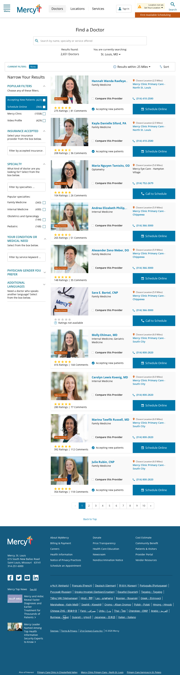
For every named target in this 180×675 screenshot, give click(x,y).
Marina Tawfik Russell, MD (110, 420)
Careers (54, 548)
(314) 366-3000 (144, 225)
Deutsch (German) (105, 585)
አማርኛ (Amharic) (59, 585)
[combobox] (26, 150)
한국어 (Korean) (128, 585)
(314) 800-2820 (144, 352)
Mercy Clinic (24, 113)
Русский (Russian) (61, 591)
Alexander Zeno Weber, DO (110, 250)
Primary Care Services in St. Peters (144, 672)
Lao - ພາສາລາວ (104, 598)
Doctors (57, 8)
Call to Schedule (156, 194)
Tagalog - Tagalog (151, 591)
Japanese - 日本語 (104, 617)
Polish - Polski (142, 604)
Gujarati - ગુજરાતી (81, 617)
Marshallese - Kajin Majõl (64, 604)
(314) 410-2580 (144, 98)
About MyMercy (59, 537)
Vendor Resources (146, 560)
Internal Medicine (24, 209)
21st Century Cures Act (91, 630)
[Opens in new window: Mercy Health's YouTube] (27, 578)
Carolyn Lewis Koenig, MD (110, 377)
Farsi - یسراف (88, 610)
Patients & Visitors (146, 548)
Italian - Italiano (127, 617)
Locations (77, 8)
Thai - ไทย (120, 610)
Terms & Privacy (69, 630)
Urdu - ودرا (105, 610)
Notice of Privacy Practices (65, 560)
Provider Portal (144, 554)
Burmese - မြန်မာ (59, 617)
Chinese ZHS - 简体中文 (63, 610)
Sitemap (54, 630)
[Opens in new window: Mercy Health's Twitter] (19, 578)
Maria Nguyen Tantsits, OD (111, 166)
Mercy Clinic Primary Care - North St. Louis (149, 85)
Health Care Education (106, 548)
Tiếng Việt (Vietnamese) (64, 598)
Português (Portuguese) (153, 585)
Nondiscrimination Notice (108, 560)
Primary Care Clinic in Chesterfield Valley (57, 672)
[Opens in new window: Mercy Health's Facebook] (10, 578)
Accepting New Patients (24, 99)
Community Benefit (147, 543)
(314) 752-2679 (144, 183)
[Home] (29, 9)
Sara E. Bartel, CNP (105, 293)
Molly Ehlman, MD (104, 335)
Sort (166, 67)
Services (98, 8)
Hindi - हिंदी (86, 598)
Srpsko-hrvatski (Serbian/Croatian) (95, 591)
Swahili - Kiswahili (91, 604)
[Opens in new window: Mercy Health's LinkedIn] (35, 578)
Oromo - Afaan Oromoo (117, 604)
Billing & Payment (60, 543)
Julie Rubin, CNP (103, 462)
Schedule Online (24, 106)
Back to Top (90, 519)
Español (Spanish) (128, 591)
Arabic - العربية (159, 610)
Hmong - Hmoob (162, 604)
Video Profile (24, 120)
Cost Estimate (144, 537)
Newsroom (99, 554)
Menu (7, 11)
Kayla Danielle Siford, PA (109, 123)
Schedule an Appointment (65, 565)
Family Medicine (24, 202)
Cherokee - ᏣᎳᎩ (138, 610)
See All (33, 589)
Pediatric (24, 226)
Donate (97, 537)
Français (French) (82, 585)
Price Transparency (104, 543)
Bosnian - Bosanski (127, 598)
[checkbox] (93, 98)
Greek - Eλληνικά (151, 598)
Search (173, 9)
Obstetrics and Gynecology (24, 217)
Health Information (61, 554)
